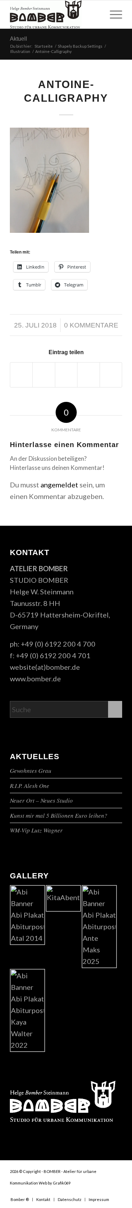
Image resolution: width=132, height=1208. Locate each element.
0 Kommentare (91, 325)
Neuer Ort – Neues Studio (41, 800)
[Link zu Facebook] (95, 1192)
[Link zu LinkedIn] (117, 1192)
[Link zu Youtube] (106, 1192)
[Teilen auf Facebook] (21, 375)
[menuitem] (112, 14)
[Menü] (112, 14)
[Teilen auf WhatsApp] (66, 375)
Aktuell (18, 39)
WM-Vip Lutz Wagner (36, 830)
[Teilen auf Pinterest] (88, 375)
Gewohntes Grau (30, 771)
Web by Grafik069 (54, 1183)
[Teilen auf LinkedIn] (111, 375)
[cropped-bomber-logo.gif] (55, 14)
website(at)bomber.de (45, 667)
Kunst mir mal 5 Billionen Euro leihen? (58, 815)
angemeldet (59, 484)
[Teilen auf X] (44, 375)
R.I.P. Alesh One (29, 786)
